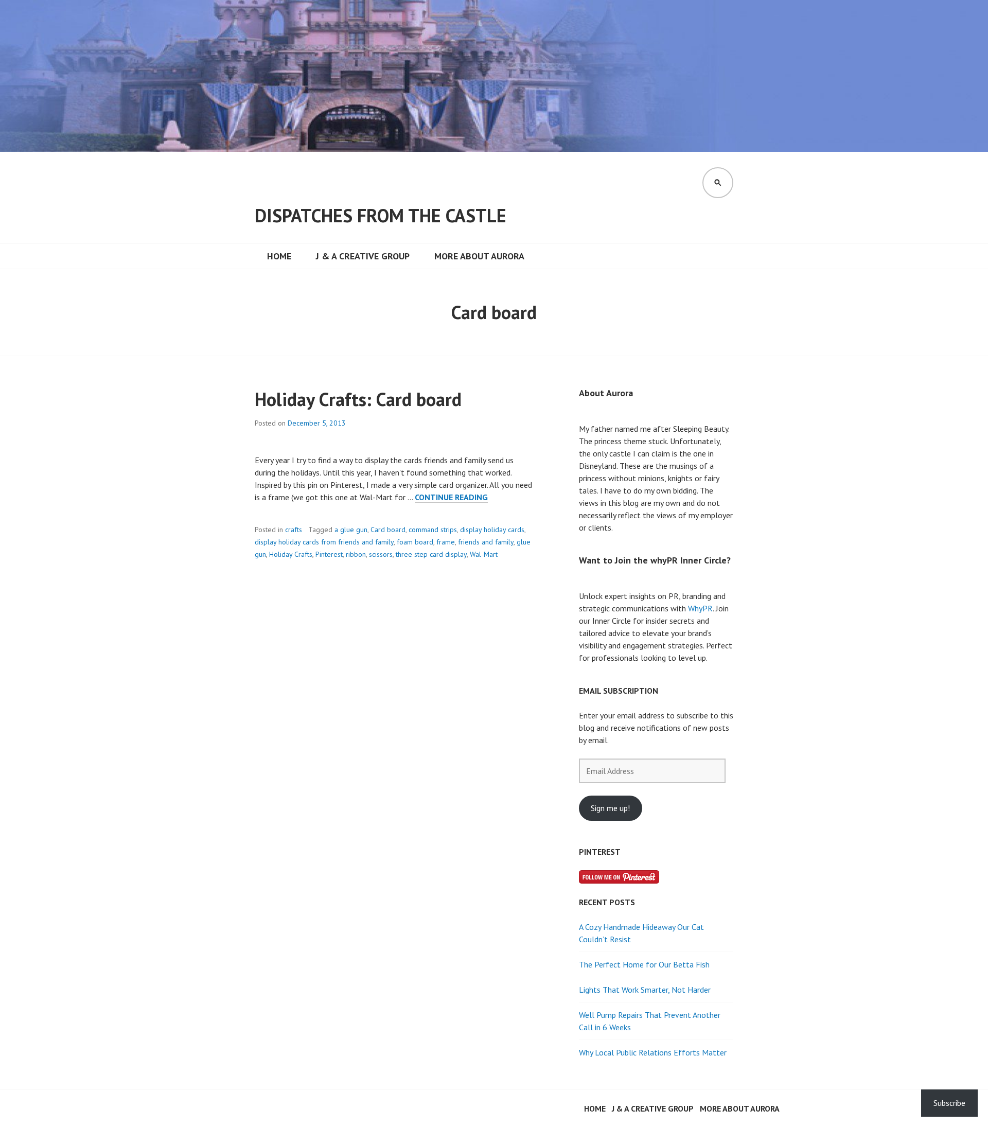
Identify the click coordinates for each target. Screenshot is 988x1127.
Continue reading (451, 497)
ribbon (356, 554)
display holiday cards (492, 529)
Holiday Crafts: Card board (358, 399)
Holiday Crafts (290, 554)
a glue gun (350, 529)
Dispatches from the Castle (380, 215)
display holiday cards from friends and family (324, 542)
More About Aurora (479, 256)
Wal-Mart (484, 554)
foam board (415, 542)
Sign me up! (610, 808)
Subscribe (949, 1103)
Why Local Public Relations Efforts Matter (653, 1052)
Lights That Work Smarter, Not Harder (645, 989)
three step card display (431, 554)
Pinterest (329, 554)
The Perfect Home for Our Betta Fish (644, 964)
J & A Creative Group (363, 256)
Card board (387, 529)
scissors (381, 554)
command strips (433, 529)
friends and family (486, 542)
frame (445, 542)
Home (279, 256)
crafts (293, 529)
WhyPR (700, 608)
